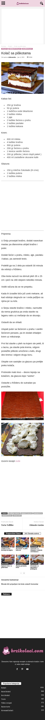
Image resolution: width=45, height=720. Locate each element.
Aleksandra (12, 57)
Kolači (10, 46)
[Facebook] (17, 669)
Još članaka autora (31, 533)
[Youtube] (27, 669)
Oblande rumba (36, 525)
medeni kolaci (7, 515)
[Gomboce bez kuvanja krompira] (8, 542)
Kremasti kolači (15, 49)
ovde (17, 461)
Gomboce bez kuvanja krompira (7, 549)
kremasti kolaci (26, 513)
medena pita (38, 513)
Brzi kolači (5, 546)
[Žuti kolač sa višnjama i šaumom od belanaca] (37, 542)
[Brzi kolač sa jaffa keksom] (22, 542)
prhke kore (17, 515)
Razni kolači (27, 49)
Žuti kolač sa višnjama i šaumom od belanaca (36, 550)
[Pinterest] (22, 669)
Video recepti (6, 703)
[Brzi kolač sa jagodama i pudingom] (37, 560)
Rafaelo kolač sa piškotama (6, 566)
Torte (3, 699)
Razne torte (5, 707)
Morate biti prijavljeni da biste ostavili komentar (19, 584)
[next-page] (24, 573)
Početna (3, 46)
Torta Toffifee (7, 525)
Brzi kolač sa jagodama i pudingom (34, 567)
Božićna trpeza (14, 513)
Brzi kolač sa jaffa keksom (22, 549)
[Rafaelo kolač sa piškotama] (8, 560)
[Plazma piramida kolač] (22, 560)
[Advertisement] (23, 26)
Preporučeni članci (13, 533)
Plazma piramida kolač (21, 566)
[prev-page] (21, 573)
